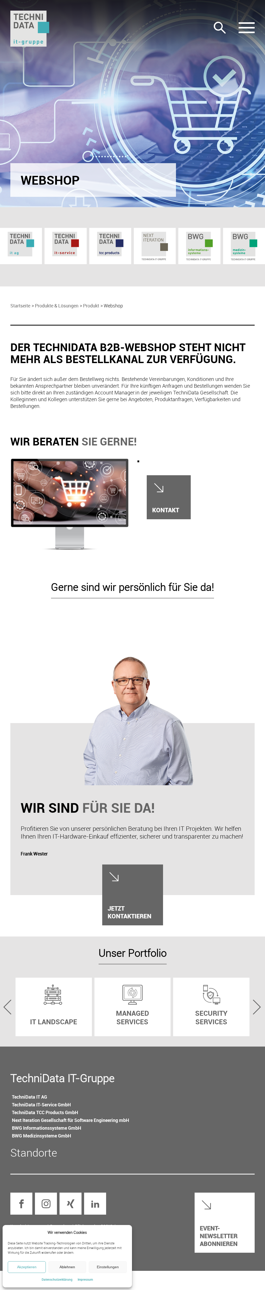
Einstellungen (108, 1267)
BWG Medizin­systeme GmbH (41, 1136)
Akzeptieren (26, 1267)
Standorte (33, 1152)
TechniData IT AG (29, 1097)
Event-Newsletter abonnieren (219, 1236)
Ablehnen (67, 1267)
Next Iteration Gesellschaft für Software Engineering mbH (70, 1120)
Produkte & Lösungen (56, 305)
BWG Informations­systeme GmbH (46, 1128)
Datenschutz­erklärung (57, 1279)
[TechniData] (29, 29)
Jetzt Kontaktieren (129, 912)
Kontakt (165, 510)
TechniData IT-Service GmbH (41, 1104)
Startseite (20, 305)
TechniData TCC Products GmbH (45, 1112)
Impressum (85, 1279)
